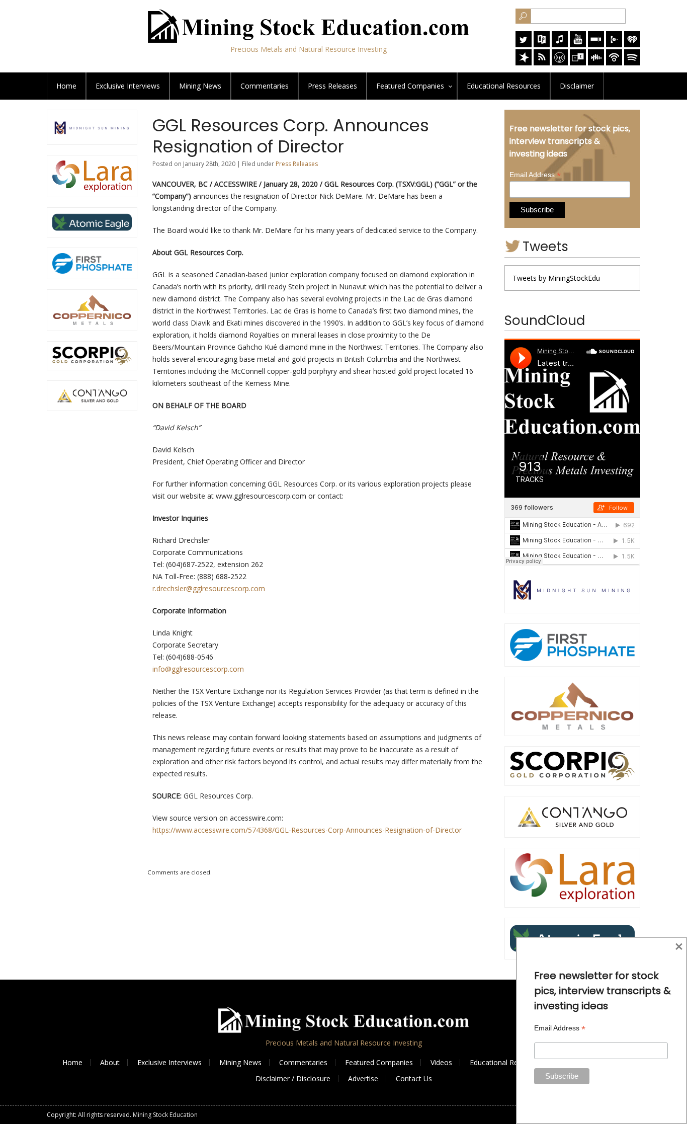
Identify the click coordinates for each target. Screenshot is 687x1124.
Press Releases (332, 86)
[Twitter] (524, 44)
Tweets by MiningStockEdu (556, 278)
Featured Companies (379, 1062)
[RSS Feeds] (542, 62)
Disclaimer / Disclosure (292, 1078)
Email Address (535, 175)
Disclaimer (577, 86)
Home (66, 86)
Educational (504, 86)
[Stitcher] (596, 44)
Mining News (200, 86)
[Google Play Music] (614, 44)
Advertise (363, 1078)
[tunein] (578, 62)
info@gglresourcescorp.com (198, 669)
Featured (410, 86)
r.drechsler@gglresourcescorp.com (208, 588)
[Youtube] (578, 44)
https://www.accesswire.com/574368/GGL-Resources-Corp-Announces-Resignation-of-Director (307, 830)
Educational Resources (507, 1062)
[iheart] (632, 44)
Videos (441, 1062)
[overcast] (560, 62)
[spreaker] (524, 62)
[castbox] (596, 62)
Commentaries (264, 86)
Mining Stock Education (165, 1114)
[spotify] (632, 62)
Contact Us (414, 1078)
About (110, 1062)
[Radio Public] (542, 44)
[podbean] (614, 62)
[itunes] (560, 44)
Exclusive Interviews (169, 1062)
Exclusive (128, 86)
